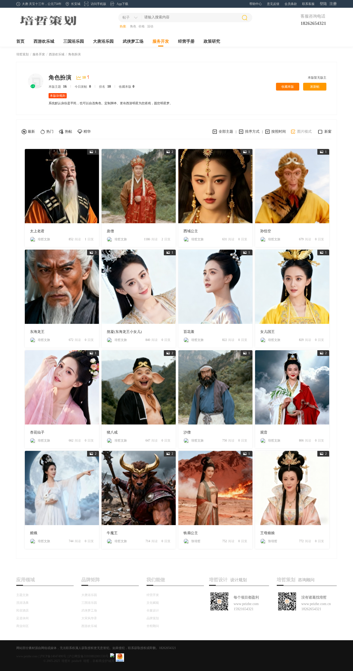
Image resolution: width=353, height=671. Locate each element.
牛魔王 (112, 533)
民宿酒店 (22, 610)
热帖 (68, 131)
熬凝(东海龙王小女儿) (124, 332)
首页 (20, 41)
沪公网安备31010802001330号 (88, 656)
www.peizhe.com (26, 656)
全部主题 (226, 131)
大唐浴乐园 (103, 41)
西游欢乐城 (44, 41)
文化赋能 (153, 603)
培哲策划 (22, 54)
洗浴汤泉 (22, 603)
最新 (31, 131)
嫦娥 (33, 533)
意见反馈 (273, 4)
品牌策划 (153, 618)
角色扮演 (74, 54)
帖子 (126, 17)
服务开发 (160, 41)
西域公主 (190, 231)
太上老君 (37, 231)
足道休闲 (22, 618)
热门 (49, 131)
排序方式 (252, 131)
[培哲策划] (48, 26)
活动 (150, 26)
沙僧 (187, 432)
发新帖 (314, 86)
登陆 (323, 4)
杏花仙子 (37, 432)
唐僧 (110, 231)
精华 (87, 131)
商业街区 (22, 626)
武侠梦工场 (133, 41)
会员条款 (291, 4)
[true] (244, 17)
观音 (263, 432)
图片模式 (304, 131)
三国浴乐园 (73, 41)
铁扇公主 (190, 533)
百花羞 (188, 332)
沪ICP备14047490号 (53, 656)
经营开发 (153, 595)
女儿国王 (267, 332)
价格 (142, 26)
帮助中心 (255, 4)
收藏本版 (287, 86)
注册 (333, 4)
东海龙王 (37, 332)
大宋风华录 (89, 618)
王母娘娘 (267, 533)
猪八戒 (112, 432)
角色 (133, 26)
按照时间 (278, 131)
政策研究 (212, 41)
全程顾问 (153, 626)
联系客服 (308, 4)
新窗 (328, 131)
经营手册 (186, 41)
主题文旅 (22, 595)
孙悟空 (265, 231)
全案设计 (153, 610)
